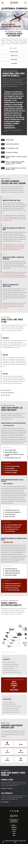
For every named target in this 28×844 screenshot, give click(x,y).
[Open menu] (25, 3)
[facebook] (10, 811)
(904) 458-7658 (14, 820)
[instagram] (13, 811)
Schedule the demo (7, 788)
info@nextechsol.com (14, 821)
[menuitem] (14, 825)
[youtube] (18, 811)
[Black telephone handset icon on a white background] (3, 3)
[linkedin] (15, 811)
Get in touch (5, 802)
